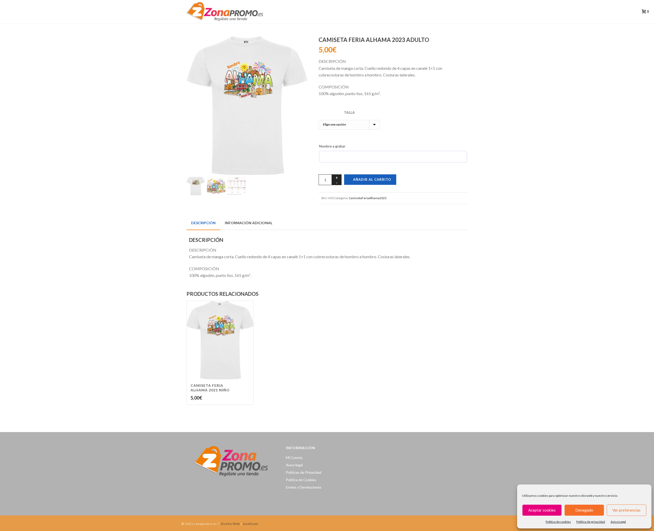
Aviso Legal (618, 522)
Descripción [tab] (203, 223)
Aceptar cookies (542, 510)
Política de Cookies (301, 480)
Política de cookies (558, 522)
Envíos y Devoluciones (303, 487)
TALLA (349, 112)
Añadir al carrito (372, 179)
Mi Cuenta (294, 457)
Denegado (584, 510)
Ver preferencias (626, 510)
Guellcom (250, 524)
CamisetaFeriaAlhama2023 (368, 198)
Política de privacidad (590, 522)
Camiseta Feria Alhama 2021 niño (210, 387)
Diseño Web (230, 524)
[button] (297, 46)
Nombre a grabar (332, 146)
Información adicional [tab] (248, 223)
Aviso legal (294, 465)
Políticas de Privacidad (303, 472)
